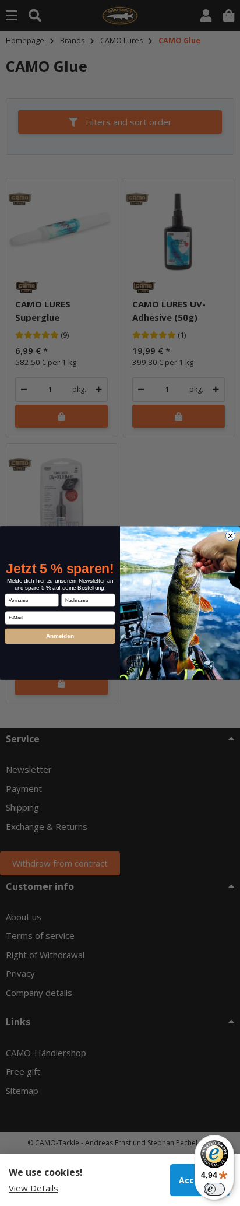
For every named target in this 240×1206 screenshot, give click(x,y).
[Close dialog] (230, 535)
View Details (33, 1188)
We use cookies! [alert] (46, 1172)
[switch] (214, 1189)
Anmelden (60, 636)
